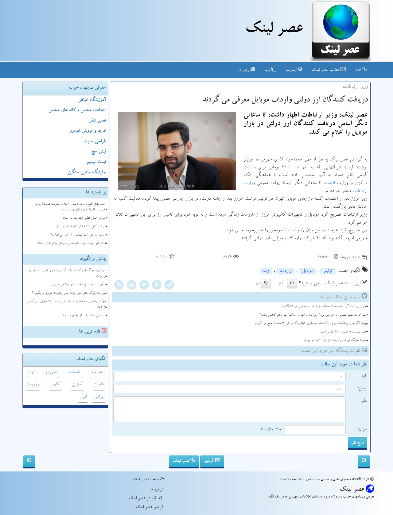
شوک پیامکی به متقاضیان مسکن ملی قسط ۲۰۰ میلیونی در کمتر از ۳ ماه (66, 304)
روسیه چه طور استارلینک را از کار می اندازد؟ (78, 235)
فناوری (51, 372)
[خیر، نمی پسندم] (266, 283)
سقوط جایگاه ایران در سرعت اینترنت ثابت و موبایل (335, 341)
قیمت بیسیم (96, 162)
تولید (30, 372)
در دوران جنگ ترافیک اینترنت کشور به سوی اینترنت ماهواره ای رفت (67, 274)
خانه (358, 70)
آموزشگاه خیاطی (91, 100)
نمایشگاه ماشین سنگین (87, 172)
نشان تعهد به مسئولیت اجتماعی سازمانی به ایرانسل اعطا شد (70, 244)
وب (267, 70)
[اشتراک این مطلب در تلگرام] (169, 285)
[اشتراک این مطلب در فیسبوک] (156, 285)
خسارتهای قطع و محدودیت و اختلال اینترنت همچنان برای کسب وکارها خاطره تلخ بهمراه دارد (70, 207)
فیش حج (98, 152)
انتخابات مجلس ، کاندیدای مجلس (77, 110)
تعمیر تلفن (97, 121)
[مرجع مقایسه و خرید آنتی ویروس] (364, 461)
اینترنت (292, 70)
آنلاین (77, 384)
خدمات (74, 372)
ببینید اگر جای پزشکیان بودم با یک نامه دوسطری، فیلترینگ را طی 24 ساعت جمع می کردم (311, 323)
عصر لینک (181, 461)
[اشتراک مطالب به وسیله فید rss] (118, 285)
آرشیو (209, 461)
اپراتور (98, 397)
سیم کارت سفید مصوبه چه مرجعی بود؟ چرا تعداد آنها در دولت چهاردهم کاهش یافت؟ (313, 315)
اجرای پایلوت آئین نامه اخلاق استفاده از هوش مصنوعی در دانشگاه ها (324, 307)
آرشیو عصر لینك (149, 507)
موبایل (307, 271)
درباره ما (156, 489)
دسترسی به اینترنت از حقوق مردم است (82, 316)
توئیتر (328, 271)
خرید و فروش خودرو (87, 131)
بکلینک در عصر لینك (146, 498)
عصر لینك (274, 30)
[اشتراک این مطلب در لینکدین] (131, 285)
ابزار (83, 397)
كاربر (55, 384)
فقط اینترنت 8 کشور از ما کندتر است (343, 332)
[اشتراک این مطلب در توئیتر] (144, 285)
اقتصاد (330, 183)
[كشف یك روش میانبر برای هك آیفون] (29, 461)
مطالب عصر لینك (326, 70)
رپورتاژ (243, 70)
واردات (249, 168)
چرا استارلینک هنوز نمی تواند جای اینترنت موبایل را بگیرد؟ (69, 293)
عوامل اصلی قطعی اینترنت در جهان (84, 218)
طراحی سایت (95, 141)
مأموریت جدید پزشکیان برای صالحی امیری (79, 285)
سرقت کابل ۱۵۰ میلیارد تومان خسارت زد (80, 227)
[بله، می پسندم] (292, 283)
